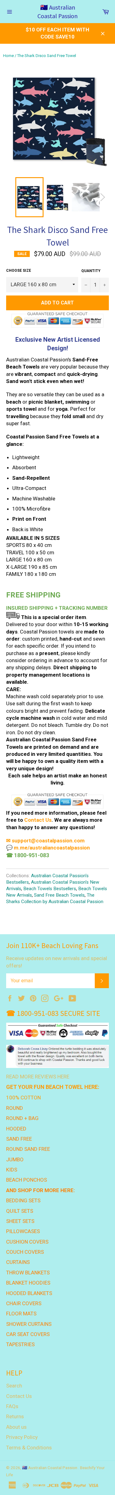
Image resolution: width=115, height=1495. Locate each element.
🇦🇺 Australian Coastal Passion (57, 11)
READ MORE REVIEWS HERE (37, 1076)
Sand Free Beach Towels (59, 895)
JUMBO (15, 1159)
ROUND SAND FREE (28, 1149)
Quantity (91, 271)
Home (8, 55)
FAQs (12, 1406)
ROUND (14, 1108)
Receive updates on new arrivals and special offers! (56, 961)
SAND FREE (19, 1139)
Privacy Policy (22, 1437)
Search (14, 1386)
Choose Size (18, 270)
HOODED (16, 1129)
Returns (15, 1416)
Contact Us (38, 820)
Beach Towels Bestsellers (49, 888)
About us (16, 1427)
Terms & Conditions (29, 1447)
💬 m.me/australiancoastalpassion (48, 848)
